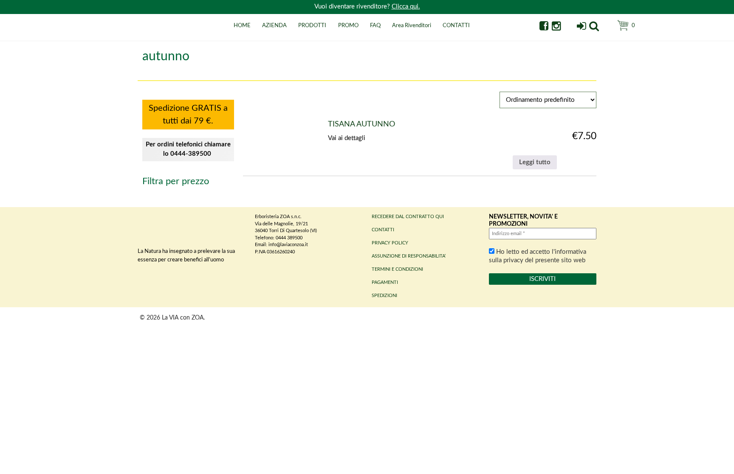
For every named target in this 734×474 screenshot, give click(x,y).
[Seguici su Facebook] (544, 27)
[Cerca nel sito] (594, 27)
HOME (242, 25)
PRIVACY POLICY (390, 243)
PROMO (348, 25)
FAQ (375, 25)
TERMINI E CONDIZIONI (397, 269)
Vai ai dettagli (346, 138)
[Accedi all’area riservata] (581, 27)
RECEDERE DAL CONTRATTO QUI (408, 216)
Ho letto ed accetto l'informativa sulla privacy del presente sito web (537, 256)
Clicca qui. (406, 6)
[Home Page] (148, 35)
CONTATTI (456, 25)
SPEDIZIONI (384, 295)
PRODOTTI (312, 25)
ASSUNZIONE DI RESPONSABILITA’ (409, 256)
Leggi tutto (534, 162)
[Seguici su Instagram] (556, 27)
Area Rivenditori (411, 25)
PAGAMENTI (385, 282)
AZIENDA (274, 25)
